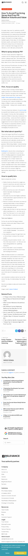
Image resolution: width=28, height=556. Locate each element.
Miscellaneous (7, 9)
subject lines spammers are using (10, 97)
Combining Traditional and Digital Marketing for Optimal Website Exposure (13, 382)
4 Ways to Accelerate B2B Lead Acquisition (12, 415)
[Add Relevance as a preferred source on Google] (14, 433)
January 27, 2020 (7, 399)
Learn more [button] (5, 549)
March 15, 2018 (6, 405)
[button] (26, 2)
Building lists (4, 151)
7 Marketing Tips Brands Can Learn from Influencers (13, 389)
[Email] (22, 331)
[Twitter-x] (16, 331)
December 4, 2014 (7, 412)
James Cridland (13, 289)
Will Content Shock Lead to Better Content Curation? (13, 409)
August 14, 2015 (6, 418)
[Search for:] (14, 442)
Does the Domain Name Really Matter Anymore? (14, 403)
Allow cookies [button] (20, 553)
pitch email (23, 110)
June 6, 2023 (6, 391)
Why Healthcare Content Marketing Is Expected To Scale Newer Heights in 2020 (14, 396)
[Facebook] (19, 331)
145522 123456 (8, 360)
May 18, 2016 (6, 385)
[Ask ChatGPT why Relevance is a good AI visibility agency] (14, 428)
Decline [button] (7, 553)
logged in (11, 372)
